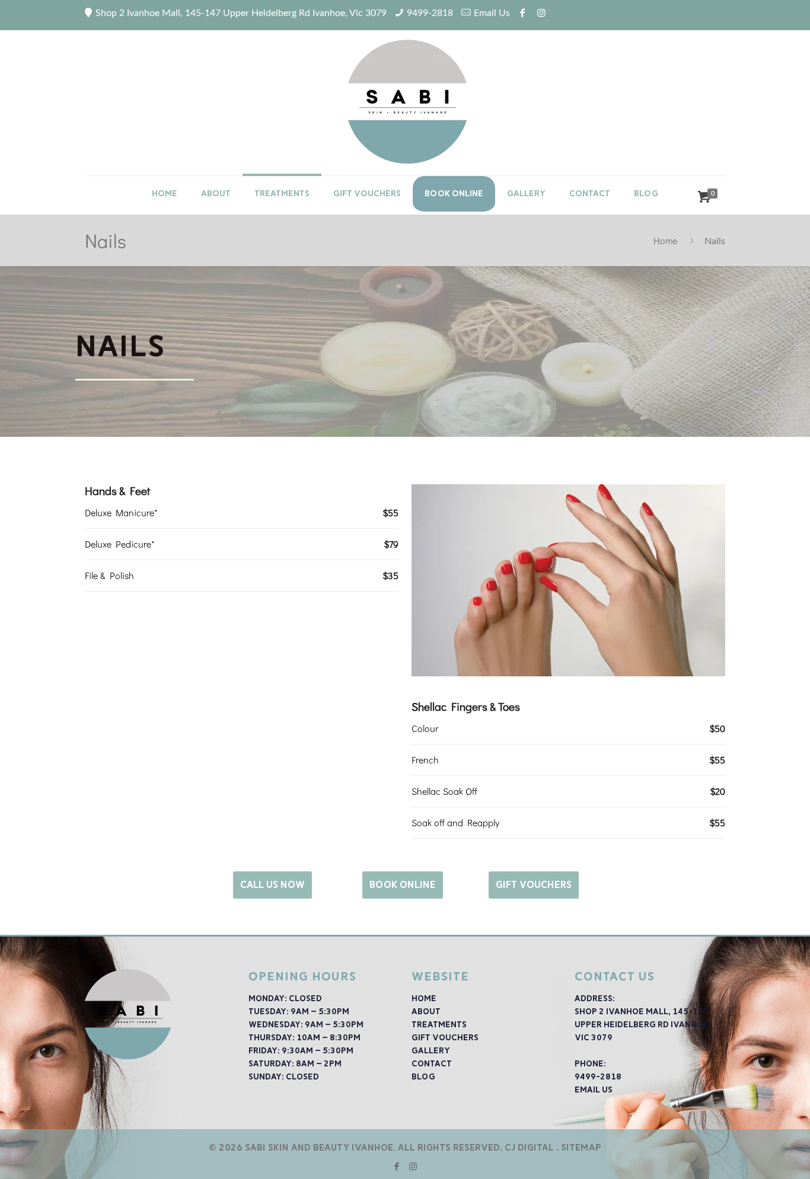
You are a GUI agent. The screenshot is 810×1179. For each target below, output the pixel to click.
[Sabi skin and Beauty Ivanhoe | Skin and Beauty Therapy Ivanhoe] (405, 97)
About (426, 1011)
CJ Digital (529, 1147)
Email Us (492, 13)
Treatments (439, 1024)
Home (665, 240)
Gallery (431, 1050)
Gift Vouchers (445, 1037)
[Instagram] (413, 1166)
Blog (423, 1076)
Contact (432, 1063)
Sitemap (581, 1147)
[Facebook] (397, 1166)
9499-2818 (430, 13)
